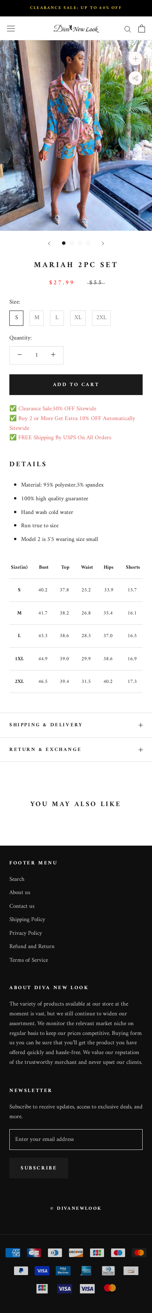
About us (19, 893)
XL (77, 318)
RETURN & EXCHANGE (45, 749)
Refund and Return (32, 947)
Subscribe (39, 1168)
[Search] (127, 28)
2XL (101, 318)
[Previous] (49, 243)
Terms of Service (28, 960)
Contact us (21, 906)
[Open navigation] (11, 29)
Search (17, 879)
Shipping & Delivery (46, 724)
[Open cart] (141, 28)
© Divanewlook (75, 1209)
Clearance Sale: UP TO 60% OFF (76, 8)
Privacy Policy (25, 933)
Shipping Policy (27, 920)
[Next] (103, 243)
